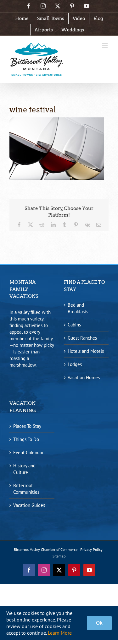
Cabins (74, 325)
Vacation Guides (29, 505)
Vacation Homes (84, 377)
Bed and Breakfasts (78, 308)
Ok (99, 623)
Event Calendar (28, 452)
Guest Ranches (82, 338)
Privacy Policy (91, 549)
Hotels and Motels (86, 351)
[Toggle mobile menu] (105, 45)
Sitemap (59, 556)
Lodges (75, 364)
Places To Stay (27, 426)
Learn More (60, 633)
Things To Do (26, 439)
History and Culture (24, 469)
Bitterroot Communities (26, 488)
